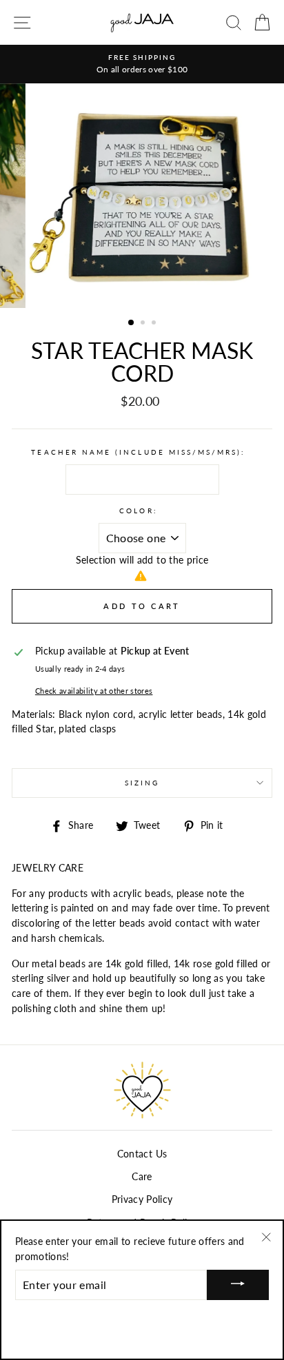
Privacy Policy (142, 1199)
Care (142, 1176)
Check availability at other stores (94, 690)
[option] (142, 64)
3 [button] (155, 323)
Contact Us (142, 1154)
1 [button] (131, 323)
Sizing (142, 783)
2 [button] (144, 323)
